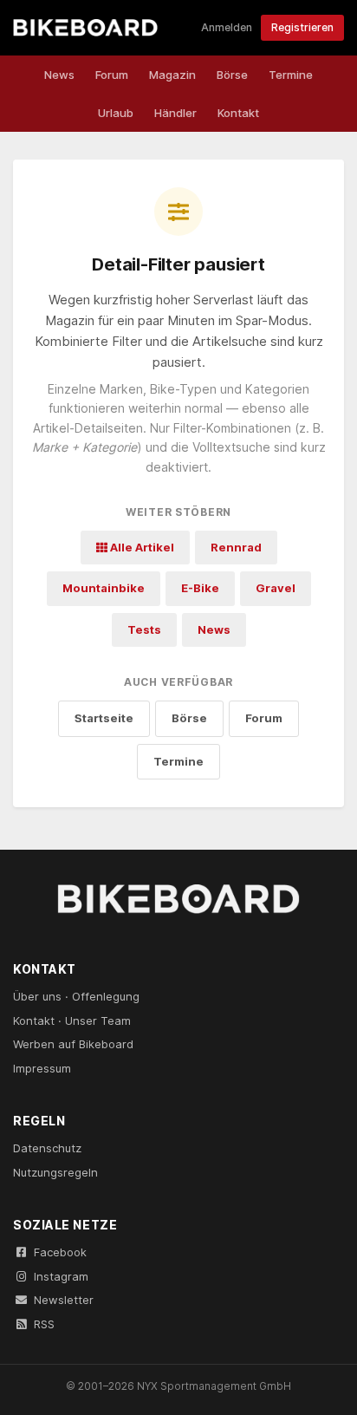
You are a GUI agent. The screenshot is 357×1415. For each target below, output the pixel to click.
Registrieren (302, 27)
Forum (111, 75)
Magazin (172, 75)
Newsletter (64, 1300)
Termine (291, 75)
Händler (175, 113)
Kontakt (238, 113)
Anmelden (226, 27)
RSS (44, 1324)
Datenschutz (47, 1148)
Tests (144, 629)
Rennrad (236, 547)
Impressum (42, 1068)
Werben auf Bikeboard (73, 1044)
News (59, 75)
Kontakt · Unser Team (72, 1020)
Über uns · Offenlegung (76, 996)
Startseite (104, 718)
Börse (232, 75)
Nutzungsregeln (55, 1172)
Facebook (60, 1252)
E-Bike (200, 588)
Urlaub (115, 113)
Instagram (61, 1276)
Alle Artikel (140, 547)
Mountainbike (103, 588)
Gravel (275, 588)
